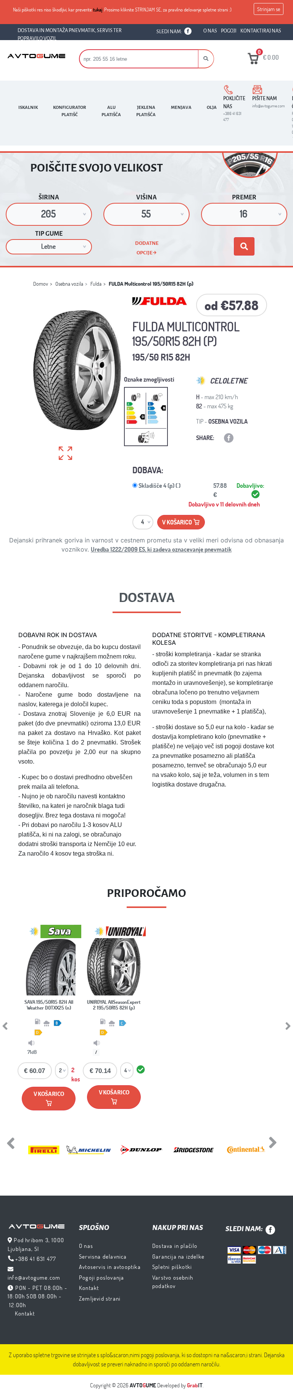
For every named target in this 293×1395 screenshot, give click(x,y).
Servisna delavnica (103, 1256)
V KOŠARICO (49, 1092)
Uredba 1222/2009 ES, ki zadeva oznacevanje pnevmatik (161, 549)
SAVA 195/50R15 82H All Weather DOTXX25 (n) (48, 1005)
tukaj (97, 9)
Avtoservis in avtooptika (110, 1266)
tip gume (49, 233)
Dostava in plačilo (175, 1245)
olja (212, 107)
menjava (181, 107)
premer (244, 197)
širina (49, 197)
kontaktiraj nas (260, 31)
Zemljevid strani (100, 1298)
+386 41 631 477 (35, 1258)
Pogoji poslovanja (101, 1277)
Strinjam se (268, 9)
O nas (86, 1245)
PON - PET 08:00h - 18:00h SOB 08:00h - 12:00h (37, 1296)
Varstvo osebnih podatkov (172, 1282)
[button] (206, 58)
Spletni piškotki (172, 1266)
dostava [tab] (147, 598)
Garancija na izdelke (178, 1256)
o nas (210, 31)
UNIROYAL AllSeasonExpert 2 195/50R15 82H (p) (114, 1005)
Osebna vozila (69, 283)
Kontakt (25, 1313)
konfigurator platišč (69, 111)
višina (146, 197)
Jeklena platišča (146, 111)
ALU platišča (111, 111)
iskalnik (28, 107)
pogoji (229, 31)
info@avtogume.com (34, 1277)
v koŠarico (177, 522)
